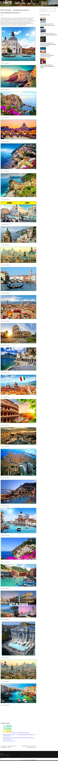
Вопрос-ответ (21, 3)
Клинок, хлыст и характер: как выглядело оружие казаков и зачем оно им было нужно (48, 44)
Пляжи (49, 3)
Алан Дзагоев (12, 740)
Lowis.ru (1, 755)
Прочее (55, 3)
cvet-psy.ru (27, 759)
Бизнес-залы (38, 3)
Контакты (2, 753)
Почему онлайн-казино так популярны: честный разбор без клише (47, 66)
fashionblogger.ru (33, 759)
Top (1, 758)
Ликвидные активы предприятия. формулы (20, 732)
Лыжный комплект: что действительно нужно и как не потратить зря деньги (47, 55)
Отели (44, 3)
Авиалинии (29, 3)
